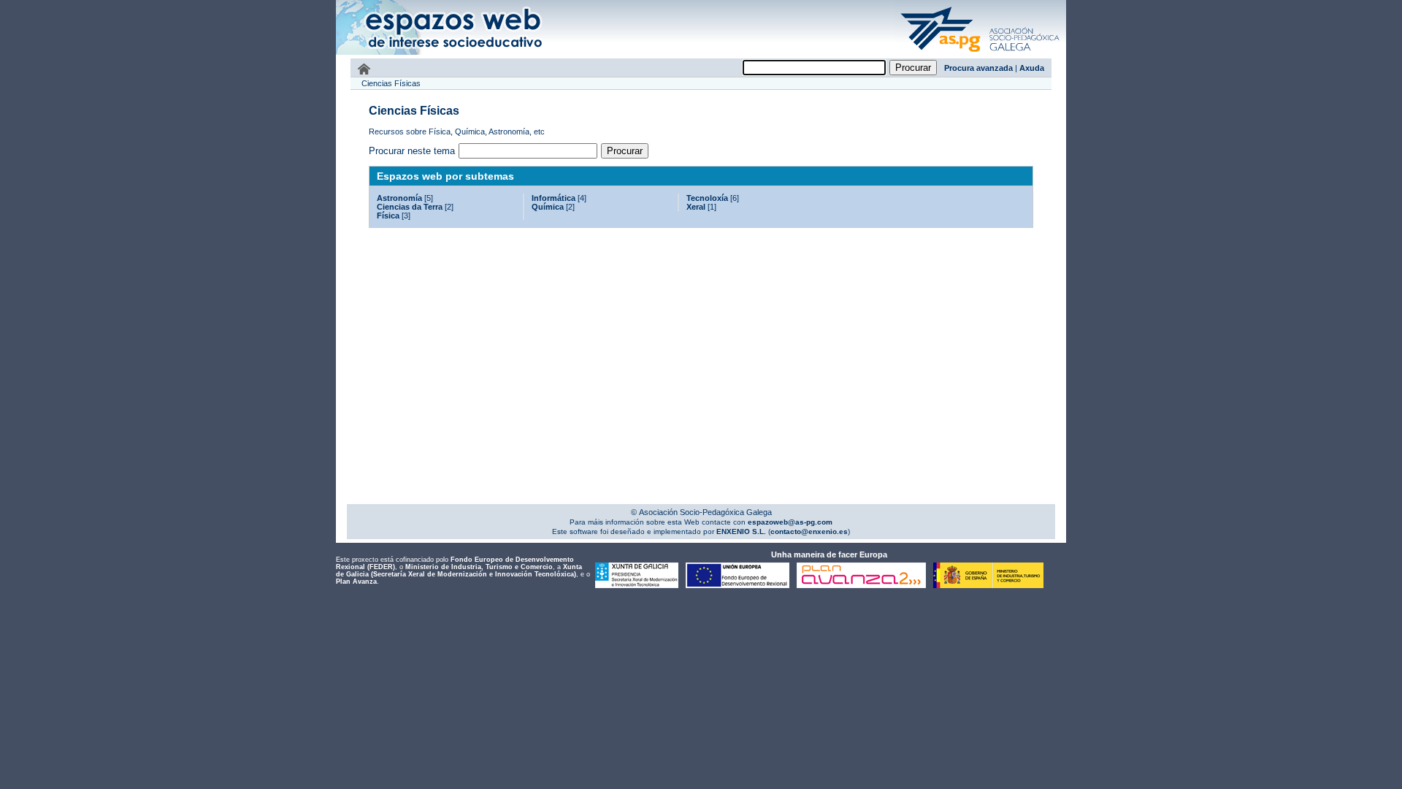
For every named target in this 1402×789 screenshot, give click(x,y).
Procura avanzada (978, 68)
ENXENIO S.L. (740, 531)
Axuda (1031, 68)
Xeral (695, 206)
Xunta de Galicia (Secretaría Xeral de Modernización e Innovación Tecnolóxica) (459, 570)
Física (388, 215)
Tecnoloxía (707, 198)
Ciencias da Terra (410, 206)
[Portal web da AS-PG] (980, 53)
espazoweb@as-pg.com (789, 522)
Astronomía (399, 198)
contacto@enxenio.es (809, 531)
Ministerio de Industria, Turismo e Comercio (479, 567)
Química (548, 206)
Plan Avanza (356, 581)
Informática (553, 198)
